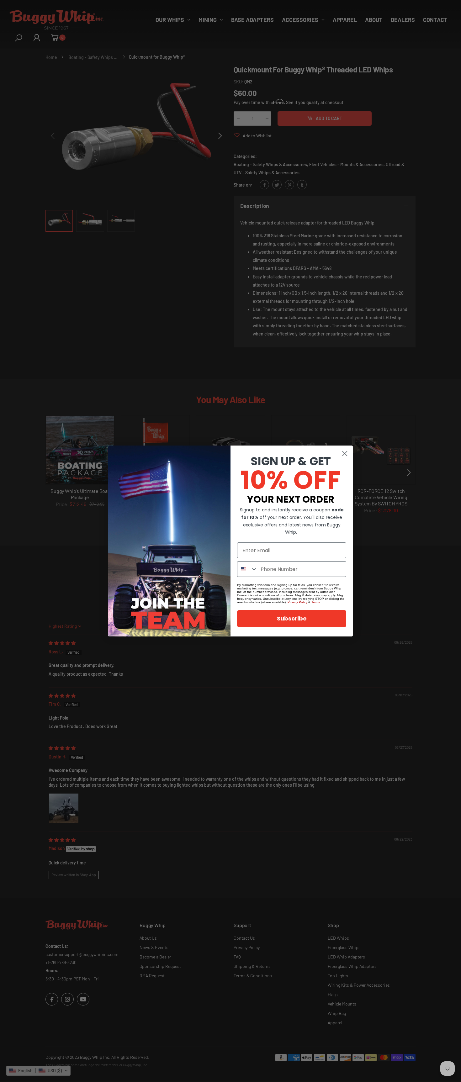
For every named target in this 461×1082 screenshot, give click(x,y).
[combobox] (247, 569)
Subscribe (292, 618)
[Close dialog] (344, 453)
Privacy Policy (297, 602)
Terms (315, 602)
